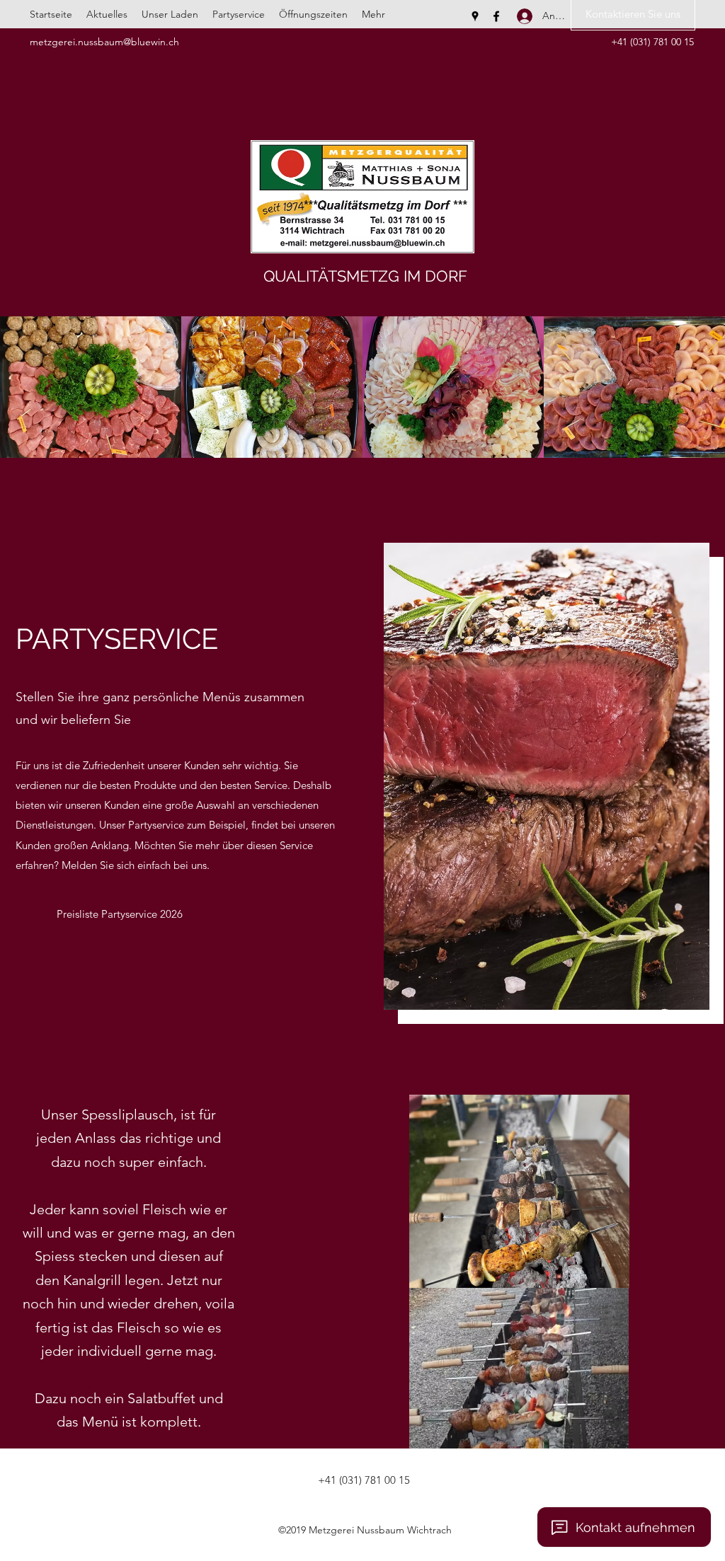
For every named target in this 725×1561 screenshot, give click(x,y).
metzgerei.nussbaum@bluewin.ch (104, 41)
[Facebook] (496, 16)
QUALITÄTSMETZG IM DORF (365, 276)
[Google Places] (475, 16)
